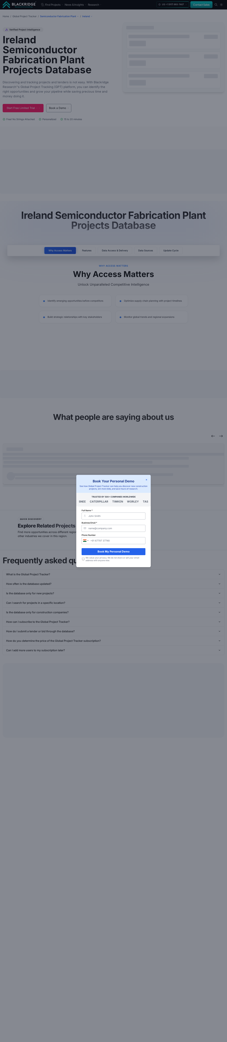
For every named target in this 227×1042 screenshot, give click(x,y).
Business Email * (89, 522)
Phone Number (89, 535)
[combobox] (85, 540)
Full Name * (87, 510)
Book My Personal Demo (114, 551)
